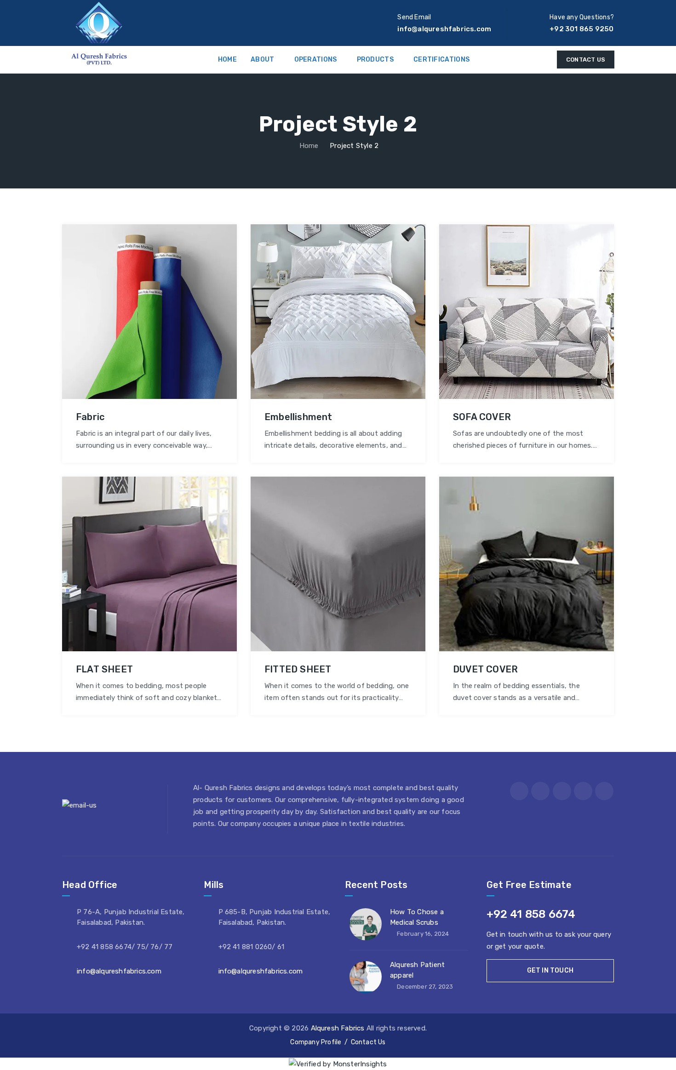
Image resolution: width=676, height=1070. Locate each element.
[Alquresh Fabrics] (99, 33)
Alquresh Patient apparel (417, 970)
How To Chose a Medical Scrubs (417, 917)
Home (308, 146)
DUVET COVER (485, 669)
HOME (227, 59)
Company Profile (315, 1042)
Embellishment (298, 416)
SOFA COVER (482, 416)
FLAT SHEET (104, 669)
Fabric (90, 416)
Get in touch (550, 970)
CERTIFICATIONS (441, 59)
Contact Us (368, 1042)
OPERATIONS (315, 59)
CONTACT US (585, 59)
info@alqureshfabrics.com (119, 971)
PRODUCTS (375, 59)
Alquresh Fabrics (338, 1028)
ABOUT (263, 59)
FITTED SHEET (297, 669)
